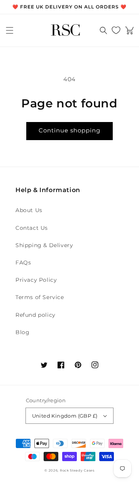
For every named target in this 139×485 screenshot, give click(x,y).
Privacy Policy (36, 279)
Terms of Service (39, 297)
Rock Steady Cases (77, 470)
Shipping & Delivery (44, 245)
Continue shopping (69, 130)
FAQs (23, 262)
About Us (28, 210)
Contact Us (31, 227)
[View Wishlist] (116, 30)
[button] (9, 30)
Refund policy (35, 314)
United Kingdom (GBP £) (65, 416)
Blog (22, 332)
